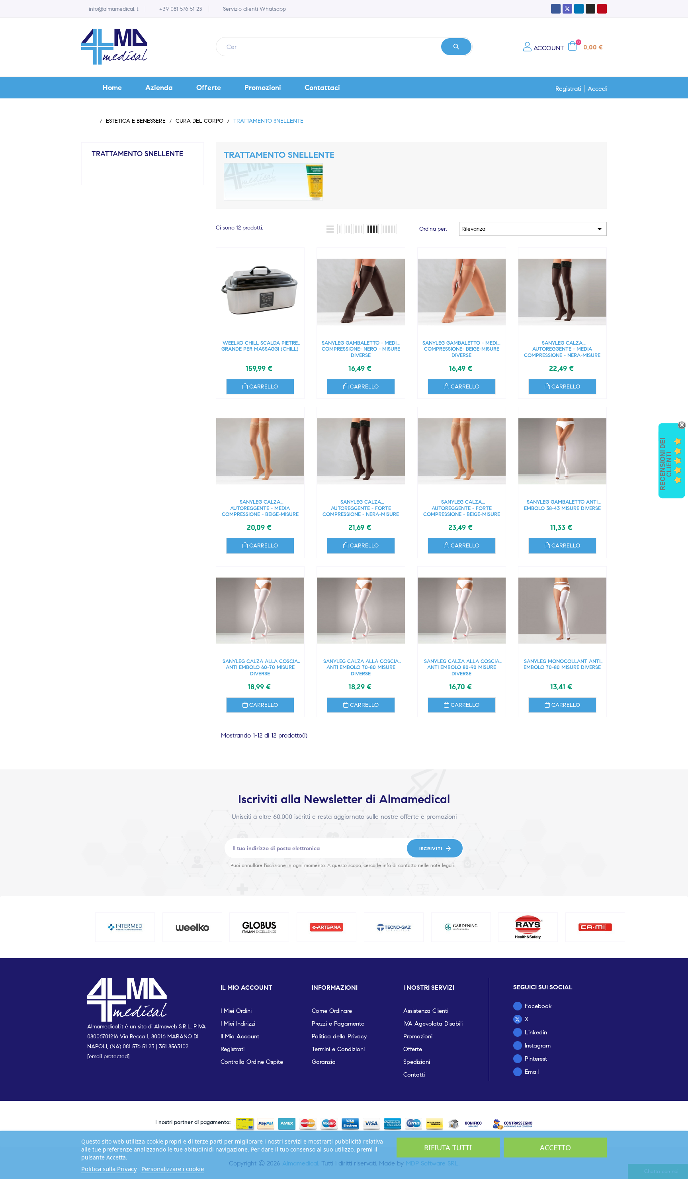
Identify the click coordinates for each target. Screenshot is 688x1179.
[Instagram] (590, 9)
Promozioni (417, 1036)
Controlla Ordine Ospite (252, 1061)
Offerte (412, 1049)
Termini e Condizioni (338, 1049)
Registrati (568, 88)
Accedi (597, 88)
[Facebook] (556, 9)
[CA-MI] (595, 927)
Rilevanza (532, 229)
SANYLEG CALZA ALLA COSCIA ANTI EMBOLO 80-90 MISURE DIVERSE (461, 668)
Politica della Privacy (339, 1036)
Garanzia (324, 1061)
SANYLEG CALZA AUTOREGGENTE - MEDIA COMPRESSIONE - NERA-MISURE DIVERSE (562, 349)
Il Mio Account (240, 1036)
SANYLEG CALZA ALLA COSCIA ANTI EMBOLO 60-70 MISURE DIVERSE (260, 668)
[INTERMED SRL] (125, 927)
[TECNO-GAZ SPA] (393, 927)
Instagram (538, 1045)
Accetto (555, 1147)
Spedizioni (416, 1061)
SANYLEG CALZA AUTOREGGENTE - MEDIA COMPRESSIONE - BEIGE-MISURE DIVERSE (260, 508)
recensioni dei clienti (665, 464)
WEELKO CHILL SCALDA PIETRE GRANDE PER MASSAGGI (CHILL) (260, 346)
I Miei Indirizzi (238, 1023)
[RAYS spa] (528, 927)
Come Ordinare (332, 1010)
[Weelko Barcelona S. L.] (192, 927)
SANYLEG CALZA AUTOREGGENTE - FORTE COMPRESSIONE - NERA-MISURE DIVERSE (360, 508)
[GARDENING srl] (461, 927)
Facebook (538, 1006)
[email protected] (108, 1056)
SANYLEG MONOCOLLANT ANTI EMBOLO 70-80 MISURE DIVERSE (562, 665)
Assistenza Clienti (425, 1010)
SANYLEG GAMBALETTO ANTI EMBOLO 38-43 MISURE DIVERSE (562, 505)
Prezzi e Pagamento (338, 1023)
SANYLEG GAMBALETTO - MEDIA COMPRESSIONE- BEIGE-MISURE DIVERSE (461, 349)
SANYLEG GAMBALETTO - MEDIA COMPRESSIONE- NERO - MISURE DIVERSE (361, 349)
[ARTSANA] (326, 927)
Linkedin (536, 1032)
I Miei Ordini (236, 1010)
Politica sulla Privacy (109, 1169)
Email (532, 1071)
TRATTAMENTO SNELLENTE (137, 153)
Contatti (414, 1074)
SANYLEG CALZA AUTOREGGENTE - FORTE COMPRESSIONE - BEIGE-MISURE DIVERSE (461, 508)
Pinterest (536, 1058)
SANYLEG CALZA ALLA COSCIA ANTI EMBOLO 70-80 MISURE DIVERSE (361, 668)
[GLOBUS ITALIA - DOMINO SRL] (259, 927)
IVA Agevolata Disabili (433, 1023)
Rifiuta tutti (448, 1147)
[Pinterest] (602, 9)
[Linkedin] (579, 9)
